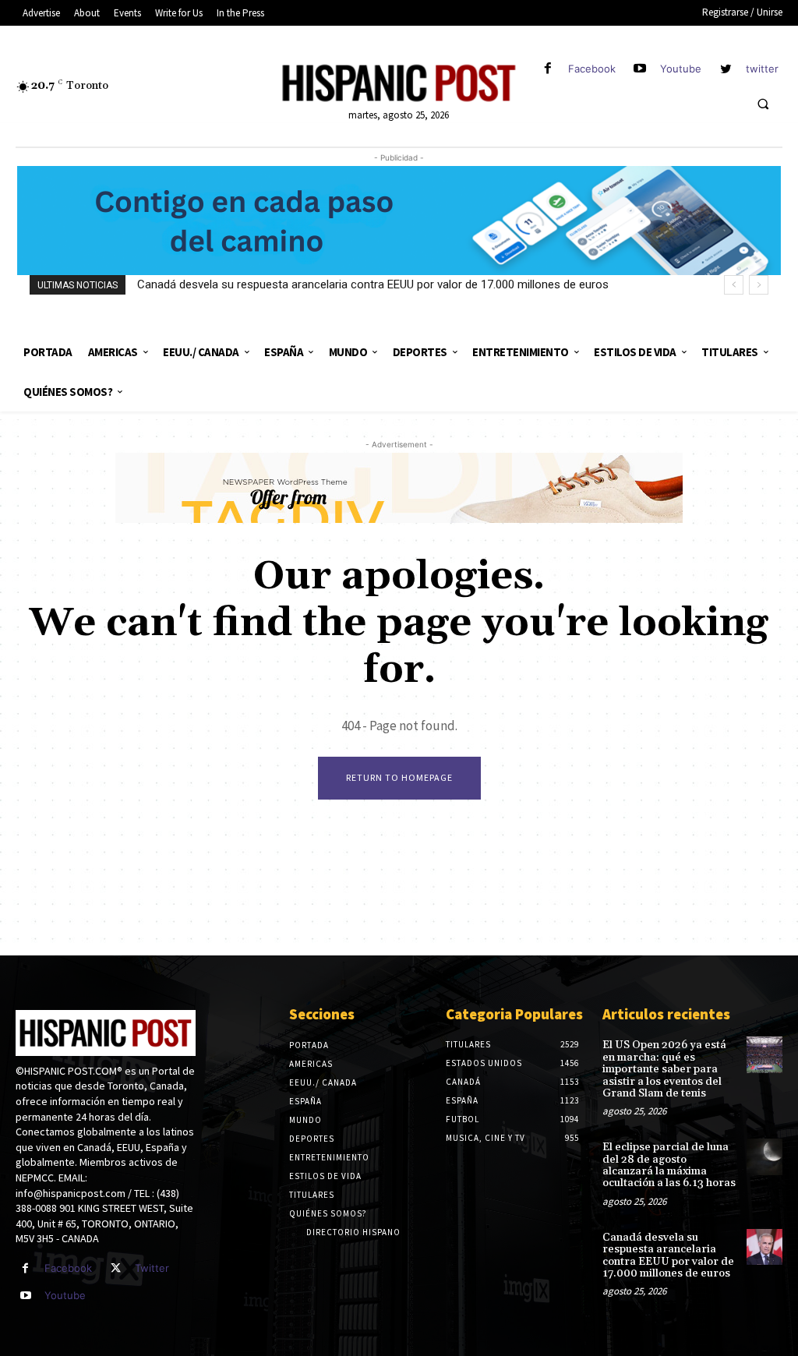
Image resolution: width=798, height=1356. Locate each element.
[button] (762, 103)
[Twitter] (115, 1268)
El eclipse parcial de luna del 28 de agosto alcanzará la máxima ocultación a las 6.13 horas (669, 1165)
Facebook (592, 68)
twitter (762, 68)
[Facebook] (547, 68)
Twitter (152, 1268)
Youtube (680, 68)
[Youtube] (640, 68)
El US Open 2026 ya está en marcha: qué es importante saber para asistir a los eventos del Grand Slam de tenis (664, 1069)
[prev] (733, 285)
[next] (758, 285)
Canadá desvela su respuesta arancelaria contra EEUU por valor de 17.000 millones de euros (373, 284)
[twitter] (725, 68)
